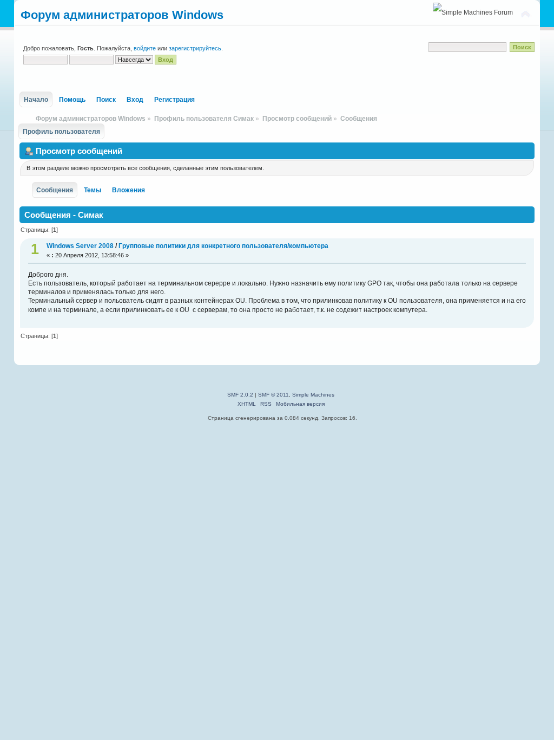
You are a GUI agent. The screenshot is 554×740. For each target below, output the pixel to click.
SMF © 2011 (273, 395)
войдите (145, 48)
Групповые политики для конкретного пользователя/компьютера (223, 246)
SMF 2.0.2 (240, 395)
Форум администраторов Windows (122, 15)
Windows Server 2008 (81, 246)
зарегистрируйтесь (195, 48)
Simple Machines (313, 395)
